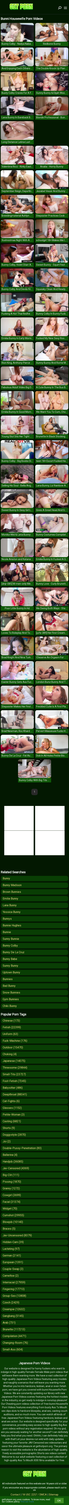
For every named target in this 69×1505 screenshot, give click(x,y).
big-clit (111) (11, 1175)
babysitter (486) (13, 1087)
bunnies (8, 979)
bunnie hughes (12, 925)
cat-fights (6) (11, 1101)
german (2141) (12, 1255)
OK (59, 1500)
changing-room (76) (15, 1342)
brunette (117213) (14, 1329)
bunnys (7, 918)
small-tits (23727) (14, 1074)
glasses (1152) (12, 1108)
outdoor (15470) (13, 1047)
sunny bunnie (11, 939)
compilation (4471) (14, 1336)
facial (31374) (11, 1202)
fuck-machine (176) (15, 1040)
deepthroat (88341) (15, 1094)
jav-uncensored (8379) (17, 1235)
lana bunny (10, 905)
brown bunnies (12, 892)
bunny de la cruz (13, 952)
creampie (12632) (14, 1309)
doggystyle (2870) (14, 1134)
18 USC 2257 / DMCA (34, 1494)
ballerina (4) (10, 1155)
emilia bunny (10, 898)
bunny (6, 878)
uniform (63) (10, 1034)
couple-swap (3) (13, 1269)
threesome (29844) (15, 1067)
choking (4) (10, 1054)
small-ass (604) (13, 1349)
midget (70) (10, 1208)
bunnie (7, 932)
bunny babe (10, 959)
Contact (15, 1494)
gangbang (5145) (13, 1316)
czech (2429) (11, 1302)
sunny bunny (10, 965)
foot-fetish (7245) (14, 1081)
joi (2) (7, 1141)
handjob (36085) (13, 1161)
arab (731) (9, 1322)
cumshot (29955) (13, 1215)
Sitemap (53, 1494)
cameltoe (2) (11, 1275)
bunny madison (12, 885)
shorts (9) (9, 1128)
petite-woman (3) (14, 1114)
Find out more (27, 1501)
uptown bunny (11, 972)
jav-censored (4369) (16, 1168)
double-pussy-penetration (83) (22, 1148)
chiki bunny (10, 1006)
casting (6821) (12, 1121)
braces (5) (9, 1228)
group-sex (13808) (14, 1295)
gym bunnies (11, 999)
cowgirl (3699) (12, 1195)
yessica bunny (12, 912)
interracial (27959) (14, 1282)
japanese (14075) (14, 1061)
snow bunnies (11, 992)
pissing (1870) (12, 1181)
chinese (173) (11, 1020)
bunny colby (10, 945)
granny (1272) (11, 1188)
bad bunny (9, 985)
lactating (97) (11, 1248)
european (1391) (13, 1262)
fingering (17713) (14, 1289)
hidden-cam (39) (13, 1242)
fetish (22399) (12, 1027)
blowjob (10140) (13, 1222)
